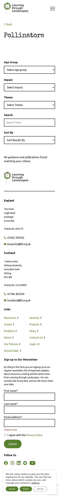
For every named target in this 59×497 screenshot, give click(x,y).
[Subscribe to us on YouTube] (32, 463)
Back (9, 24)
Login (33, 344)
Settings (40, 489)
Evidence (9, 330)
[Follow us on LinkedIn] (19, 463)
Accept (12, 489)
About (8, 337)
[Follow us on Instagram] (12, 463)
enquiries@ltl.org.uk (19, 244)
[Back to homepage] (14, 8)
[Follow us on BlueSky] (25, 463)
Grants (8, 324)
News (33, 330)
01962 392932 (15, 237)
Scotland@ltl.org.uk (18, 300)
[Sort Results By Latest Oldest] (29, 140)
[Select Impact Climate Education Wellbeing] (29, 87)
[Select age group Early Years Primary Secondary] (29, 70)
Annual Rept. (12, 350)
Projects (35, 324)
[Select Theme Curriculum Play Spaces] (29, 105)
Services (35, 317)
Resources (10, 317)
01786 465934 (15, 294)
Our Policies (11, 344)
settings (35, 483)
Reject (26, 489)
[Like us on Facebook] (6, 463)
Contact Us (36, 337)
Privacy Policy (34, 435)
